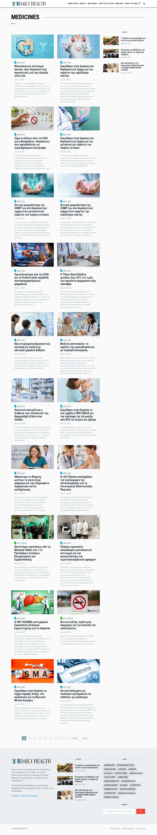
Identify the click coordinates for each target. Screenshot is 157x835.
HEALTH (82, 3)
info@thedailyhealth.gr (29, 796)
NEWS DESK (73, 3)
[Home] (28, 3)
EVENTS (133, 769)
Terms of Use (141, 828)
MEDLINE (119, 3)
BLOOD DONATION (128, 789)
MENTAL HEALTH (112, 797)
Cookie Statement (128, 828)
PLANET (124, 785)
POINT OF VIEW (131, 3)
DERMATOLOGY (111, 789)
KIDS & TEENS (121, 773)
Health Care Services (127, 793)
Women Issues (136, 773)
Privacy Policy (115, 828)
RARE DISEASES (111, 785)
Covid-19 (109, 773)
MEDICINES (123, 777)
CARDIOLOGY (111, 793)
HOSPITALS (135, 785)
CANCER (123, 769)
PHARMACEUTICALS (126, 765)
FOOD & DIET (110, 777)
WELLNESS (92, 3)
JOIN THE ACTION (106, 3)
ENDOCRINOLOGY (112, 781)
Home (13, 24)
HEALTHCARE (111, 769)
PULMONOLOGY (129, 781)
